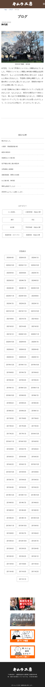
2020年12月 (23, 334)
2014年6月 (35, 502)
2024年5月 (35, 280)
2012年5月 (22, 548)
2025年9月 (10, 273)
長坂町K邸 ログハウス (12, 235)
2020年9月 (22, 342)
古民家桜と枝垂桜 (7, 169)
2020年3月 (10, 357)
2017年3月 (35, 426)
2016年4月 (22, 456)
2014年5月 (10, 510)
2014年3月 (35, 510)
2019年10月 (35, 365)
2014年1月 (22, 518)
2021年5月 (10, 326)
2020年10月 (10, 342)
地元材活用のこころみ (22, 619)
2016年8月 (10, 449)
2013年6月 (35, 533)
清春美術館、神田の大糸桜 (10, 175)
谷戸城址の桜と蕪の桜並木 (10, 163)
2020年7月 (35, 342)
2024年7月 (22, 280)
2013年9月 (35, 525)
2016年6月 (35, 449)
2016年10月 (23, 441)
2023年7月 (10, 303)
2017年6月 (35, 418)
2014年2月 (10, 518)
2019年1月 (10, 388)
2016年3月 (35, 456)
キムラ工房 (22, 4)
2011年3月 (22, 571)
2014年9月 (10, 502)
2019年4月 (10, 380)
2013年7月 (22, 533)
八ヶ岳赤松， (12, 212)
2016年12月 (35, 433)
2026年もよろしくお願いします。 (13, 192)
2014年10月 (35, 495)
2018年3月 (10, 411)
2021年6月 (35, 319)
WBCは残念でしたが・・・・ (11, 186)
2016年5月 (10, 456)
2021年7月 (22, 319)
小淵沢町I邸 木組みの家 (33, 212)
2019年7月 (22, 372)
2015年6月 (22, 479)
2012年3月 (10, 556)
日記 (33, 219)
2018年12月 (23, 388)
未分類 (12, 227)
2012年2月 (22, 556)
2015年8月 (35, 472)
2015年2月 (35, 487)
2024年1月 (22, 288)
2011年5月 (35, 564)
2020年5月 (22, 349)
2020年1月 (35, 357)
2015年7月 (10, 479)
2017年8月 (22, 418)
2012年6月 (10, 548)
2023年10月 (23, 296)
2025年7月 (35, 273)
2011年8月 (22, 564)
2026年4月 (10, 257)
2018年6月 (10, 403)
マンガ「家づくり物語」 (22, 635)
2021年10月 (35, 311)
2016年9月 (35, 441)
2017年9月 (10, 418)
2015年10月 (10, 472)
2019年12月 (10, 365)
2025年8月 (22, 273)
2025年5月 (10, 280)
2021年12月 (10, 311)
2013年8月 (10, 533)
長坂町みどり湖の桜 (8, 158)
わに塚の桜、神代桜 (8, 180)
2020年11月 (35, 334)
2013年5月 (10, 541)
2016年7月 (22, 449)
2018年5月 (22, 403)
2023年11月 (10, 296)
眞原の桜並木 (6, 152)
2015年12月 (35, 464)
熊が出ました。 (7, 141)
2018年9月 (22, 395)
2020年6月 (10, 349)
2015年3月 (22, 487)
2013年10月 (23, 525)
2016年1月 (22, 464)
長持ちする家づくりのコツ (22, 603)
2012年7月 (35, 541)
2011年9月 (10, 564)
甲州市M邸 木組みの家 (33, 227)
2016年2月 (10, 464)
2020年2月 (22, 357)
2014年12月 (10, 495)
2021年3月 (35, 326)
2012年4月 (35, 548)
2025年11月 (23, 265)
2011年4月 (10, 571)
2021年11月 (23, 311)
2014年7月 (22, 502)
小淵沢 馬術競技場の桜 (10, 146)
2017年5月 (10, 426)
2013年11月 (10, 525)
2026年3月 (22, 257)
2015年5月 (35, 479)
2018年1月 (35, 411)
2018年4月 (35, 403)
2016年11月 (10, 441)
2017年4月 (22, 426)
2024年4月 (10, 288)
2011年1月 (22, 579)
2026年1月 (35, 257)
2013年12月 (35, 518)
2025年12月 (10, 265)
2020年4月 (35, 349)
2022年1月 (35, 303)
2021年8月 (10, 319)
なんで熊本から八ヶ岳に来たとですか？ (22, 651)
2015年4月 (10, 487)
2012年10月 (23, 541)
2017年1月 (22, 433)
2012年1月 (35, 556)
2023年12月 (35, 288)
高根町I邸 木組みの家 (33, 235)
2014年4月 (22, 510)
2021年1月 (10, 334)
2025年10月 (35, 265)
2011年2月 (35, 571)
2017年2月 (10, 433)
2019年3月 (22, 380)
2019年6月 (35, 372)
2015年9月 (22, 472)
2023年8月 (35, 296)
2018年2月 (22, 411)
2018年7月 (35, 395)
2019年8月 (10, 372)
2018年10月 (10, 395)
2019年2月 (35, 380)
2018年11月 (35, 388)
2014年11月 (23, 495)
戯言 (12, 219)
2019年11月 (23, 365)
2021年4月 (22, 326)
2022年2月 (22, 303)
